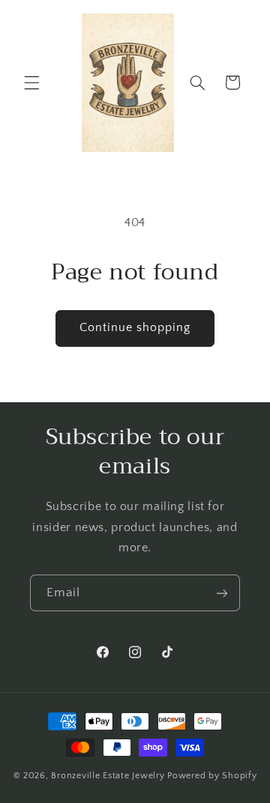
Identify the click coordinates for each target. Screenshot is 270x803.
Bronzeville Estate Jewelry (107, 776)
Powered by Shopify (211, 776)
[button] (31, 82)
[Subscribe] (222, 593)
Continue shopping (135, 327)
